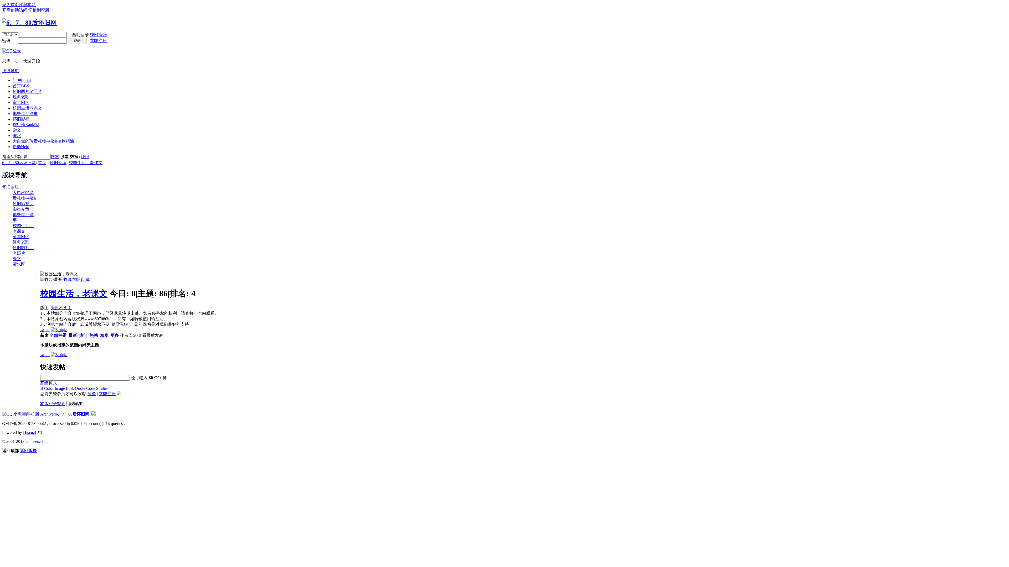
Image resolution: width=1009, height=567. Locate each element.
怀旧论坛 (58, 162)
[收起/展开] (51, 279)
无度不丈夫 (61, 308)
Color (49, 388)
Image (60, 388)
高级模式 (48, 383)
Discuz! (29, 432)
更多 (115, 335)
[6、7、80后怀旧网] (29, 22)
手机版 (33, 414)
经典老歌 (21, 97)
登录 (91, 393)
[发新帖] (59, 330)
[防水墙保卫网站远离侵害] (93, 414)
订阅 (86, 279)
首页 (21, 86)
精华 (104, 335)
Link (70, 388)
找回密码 (98, 34)
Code (90, 388)
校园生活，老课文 (85, 162)
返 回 (45, 330)
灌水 (17, 135)
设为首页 (10, 4)
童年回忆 (21, 102)
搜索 (55, 156)
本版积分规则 (52, 403)
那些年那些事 (25, 113)
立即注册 (98, 40)
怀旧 (85, 156)
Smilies (102, 388)
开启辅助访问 (14, 10)
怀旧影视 (21, 119)
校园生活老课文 (27, 108)
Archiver (47, 414)
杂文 (17, 130)
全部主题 (58, 335)
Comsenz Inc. (36, 441)
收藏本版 (72, 279)
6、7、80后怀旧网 (19, 162)
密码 (6, 40)
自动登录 (80, 35)
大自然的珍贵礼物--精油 (43, 141)
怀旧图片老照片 (27, 91)
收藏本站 (27, 4)
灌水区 (19, 264)
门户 (22, 80)
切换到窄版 (38, 10)
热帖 (94, 335)
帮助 (21, 146)
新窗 (44, 335)
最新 (73, 335)
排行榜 (26, 124)
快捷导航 (10, 71)
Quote (80, 388)
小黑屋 (19, 414)
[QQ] (7, 414)
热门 (83, 335)
